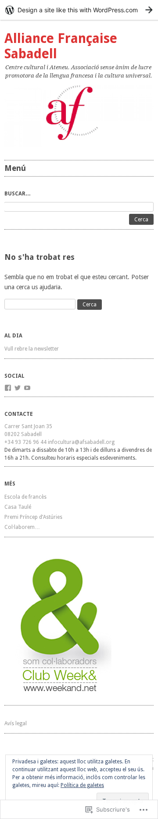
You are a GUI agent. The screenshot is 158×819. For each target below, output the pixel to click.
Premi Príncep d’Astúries (33, 517)
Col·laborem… (22, 527)
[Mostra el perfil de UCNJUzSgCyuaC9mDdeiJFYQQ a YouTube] (27, 387)
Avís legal (15, 723)
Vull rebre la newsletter (31, 349)
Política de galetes (82, 785)
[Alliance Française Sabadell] (79, 116)
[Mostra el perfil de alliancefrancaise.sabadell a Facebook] (7, 387)
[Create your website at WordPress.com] (79, 10)
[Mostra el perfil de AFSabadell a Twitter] (17, 387)
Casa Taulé (17, 507)
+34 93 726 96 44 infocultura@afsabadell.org (59, 442)
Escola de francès (25, 497)
